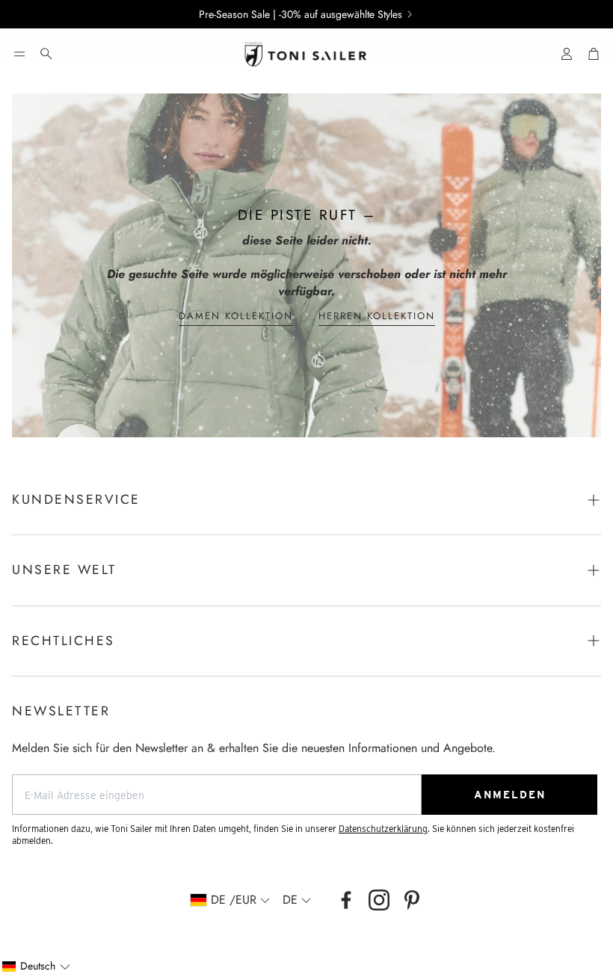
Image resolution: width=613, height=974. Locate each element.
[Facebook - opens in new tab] (346, 900)
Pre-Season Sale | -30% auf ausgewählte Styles (300, 14)
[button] (19, 53)
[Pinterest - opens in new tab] (411, 900)
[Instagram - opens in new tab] (379, 900)
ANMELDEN (510, 795)
